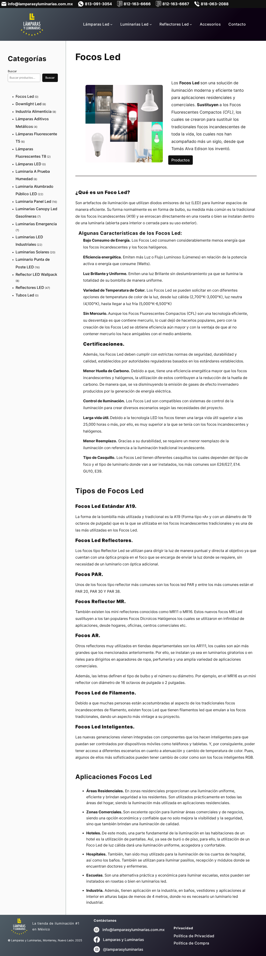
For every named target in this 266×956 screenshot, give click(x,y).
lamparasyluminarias (125, 949)
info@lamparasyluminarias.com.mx (133, 929)
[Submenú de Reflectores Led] (191, 24)
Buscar (12, 71)
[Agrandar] (158, 90)
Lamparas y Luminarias (123, 939)
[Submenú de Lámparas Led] (111, 24)
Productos (180, 160)
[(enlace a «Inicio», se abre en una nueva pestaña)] (19, 926)
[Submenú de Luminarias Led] (151, 24)
